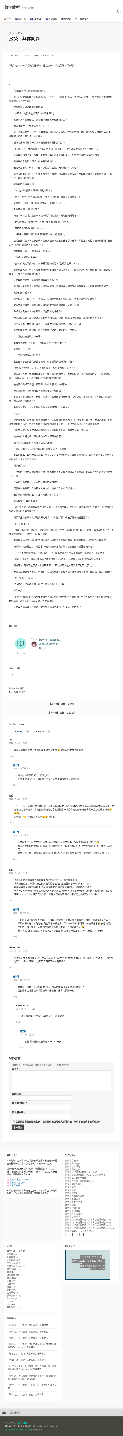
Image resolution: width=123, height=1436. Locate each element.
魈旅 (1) (10, 1272)
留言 (15, 1068)
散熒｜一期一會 (72, 1207)
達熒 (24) (11, 1280)
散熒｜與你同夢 (72, 1163)
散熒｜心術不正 (72, 1216)
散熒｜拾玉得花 (67, 712)
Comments (20, 731)
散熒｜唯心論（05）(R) (84, 1265)
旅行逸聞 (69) (13, 1275)
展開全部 (11, 1251)
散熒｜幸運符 (67, 703)
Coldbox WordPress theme (17, 1429)
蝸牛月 (16, 765)
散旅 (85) (11, 1289)
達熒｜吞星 (28, 1394)
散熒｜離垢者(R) (72, 1199)
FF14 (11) (11, 1304)
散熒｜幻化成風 (30, 1325)
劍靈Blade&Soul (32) (16, 1266)
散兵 (24, 692)
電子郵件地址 (19, 1103)
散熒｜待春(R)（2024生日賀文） (80, 1231)
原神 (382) (11, 1269)
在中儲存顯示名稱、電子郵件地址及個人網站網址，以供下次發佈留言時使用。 (58, 1121)
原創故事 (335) (13, 1307)
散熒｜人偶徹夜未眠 (74, 1196)
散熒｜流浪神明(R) (73, 1202)
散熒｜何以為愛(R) (73, 1184)
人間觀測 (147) (13, 1260)
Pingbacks (43, 731)
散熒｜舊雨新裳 (72, 1210)
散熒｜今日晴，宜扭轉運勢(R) (79, 1181)
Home (12, 33)
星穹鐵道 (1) (12, 1292)
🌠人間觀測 (51, 18)
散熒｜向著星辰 (72, 1169)
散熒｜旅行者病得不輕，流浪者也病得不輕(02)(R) (88, 1222)
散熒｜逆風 (70, 1204)
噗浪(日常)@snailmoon (19, 1179)
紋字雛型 (22, 1422)
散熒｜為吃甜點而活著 (75, 1178)
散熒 (20, 33)
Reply (11, 756)
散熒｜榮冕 (70, 1190)
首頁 (4, 1412)
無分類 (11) (12, 1254)
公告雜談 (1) (12, 1257)
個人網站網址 (19, 1112)
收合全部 (20, 1251)
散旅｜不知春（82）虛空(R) (35, 1385)
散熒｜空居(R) (71, 1193)
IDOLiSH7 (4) (12, 1298)
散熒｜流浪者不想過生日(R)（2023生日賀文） (86, 1175)
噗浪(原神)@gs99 (17, 1182)
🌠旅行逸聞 (65, 18)
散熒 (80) (11, 1286)
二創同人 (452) (13, 1263)
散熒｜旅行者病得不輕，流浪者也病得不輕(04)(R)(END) (90, 1228)
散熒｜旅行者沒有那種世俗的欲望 (81, 1172)
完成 (16, 692)
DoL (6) (10, 1301)
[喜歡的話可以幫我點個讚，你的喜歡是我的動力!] (10, 674)
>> (81, 1234)
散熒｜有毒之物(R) (73, 1213)
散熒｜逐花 (70, 1187)
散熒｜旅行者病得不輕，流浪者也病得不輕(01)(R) (88, 1219)
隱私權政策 (15, 1412)
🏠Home (7, 18)
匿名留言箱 (14, 1185)
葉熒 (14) (11, 1283)
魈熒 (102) (11, 1278)
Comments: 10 (47, 56)
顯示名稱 (17, 1093)
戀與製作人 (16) (14, 1295)
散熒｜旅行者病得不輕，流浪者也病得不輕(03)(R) (88, 1225)
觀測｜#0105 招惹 (95, 1268)
